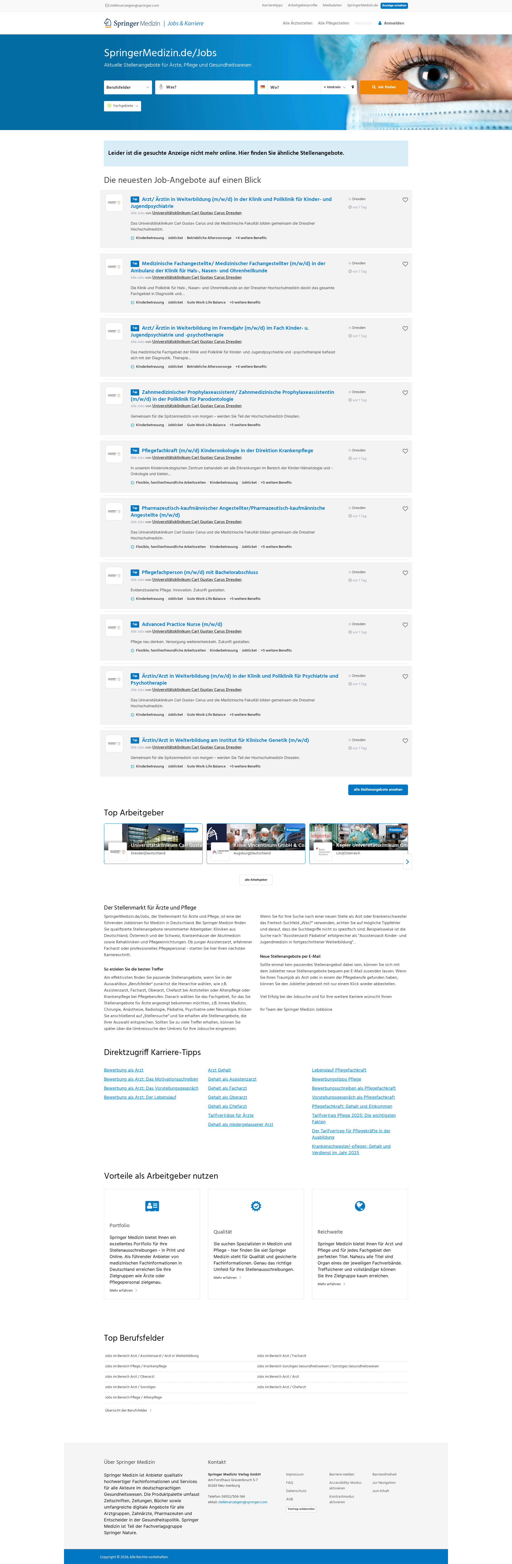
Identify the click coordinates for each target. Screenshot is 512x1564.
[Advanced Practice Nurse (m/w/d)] (114, 627)
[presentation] (407, 862)
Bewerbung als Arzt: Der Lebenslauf (140, 1097)
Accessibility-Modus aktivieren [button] (345, 1486)
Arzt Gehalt (219, 1070)
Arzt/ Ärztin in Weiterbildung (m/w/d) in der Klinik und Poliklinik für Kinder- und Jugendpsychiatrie (231, 203)
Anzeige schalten (394, 5)
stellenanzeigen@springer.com (134, 6)
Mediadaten (332, 5)
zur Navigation (384, 1483)
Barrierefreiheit (385, 1475)
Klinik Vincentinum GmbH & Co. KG (274, 846)
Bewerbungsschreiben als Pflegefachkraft (354, 1088)
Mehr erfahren (121, 1291)
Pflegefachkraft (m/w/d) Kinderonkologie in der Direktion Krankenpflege (227, 451)
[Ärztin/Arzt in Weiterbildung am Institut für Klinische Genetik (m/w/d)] (114, 743)
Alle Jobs (138, 213)
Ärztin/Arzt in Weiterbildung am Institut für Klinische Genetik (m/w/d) (225, 740)
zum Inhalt (381, 1491)
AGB (289, 1499)
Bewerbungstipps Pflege (336, 1079)
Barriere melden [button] (341, 1475)
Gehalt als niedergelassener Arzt (240, 1124)
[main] (256, 738)
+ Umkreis (332, 87)
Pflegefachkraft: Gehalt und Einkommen (352, 1106)
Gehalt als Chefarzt (227, 1106)
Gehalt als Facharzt (227, 1088)
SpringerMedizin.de (362, 5)
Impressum (294, 1475)
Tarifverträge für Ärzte (231, 1115)
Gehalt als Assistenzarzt (232, 1079)
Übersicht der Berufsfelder (126, 1411)
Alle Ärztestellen (298, 23)
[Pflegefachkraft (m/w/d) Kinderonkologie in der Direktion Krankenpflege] (114, 454)
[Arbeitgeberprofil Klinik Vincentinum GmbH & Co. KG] (221, 851)
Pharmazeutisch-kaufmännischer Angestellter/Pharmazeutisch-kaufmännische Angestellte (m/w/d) (228, 512)
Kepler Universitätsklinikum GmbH (375, 846)
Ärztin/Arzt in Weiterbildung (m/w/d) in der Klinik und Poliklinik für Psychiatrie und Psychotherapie (234, 680)
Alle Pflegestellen (333, 23)
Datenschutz (296, 1491)
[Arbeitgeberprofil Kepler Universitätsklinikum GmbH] (323, 851)
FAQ (289, 1483)
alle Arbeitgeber (256, 880)
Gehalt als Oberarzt (227, 1097)
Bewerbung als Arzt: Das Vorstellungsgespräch (151, 1088)
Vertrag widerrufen (301, 1509)
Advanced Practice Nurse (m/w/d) (182, 624)
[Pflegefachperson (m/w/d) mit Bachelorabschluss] (114, 575)
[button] (353, 87)
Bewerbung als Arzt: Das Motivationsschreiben (151, 1079)
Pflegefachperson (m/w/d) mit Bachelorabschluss (200, 572)
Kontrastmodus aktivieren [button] (341, 1499)
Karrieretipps (272, 5)
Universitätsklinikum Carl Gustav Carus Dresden (197, 213)
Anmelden (394, 23)
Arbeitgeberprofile (302, 5)
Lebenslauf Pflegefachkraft (339, 1070)
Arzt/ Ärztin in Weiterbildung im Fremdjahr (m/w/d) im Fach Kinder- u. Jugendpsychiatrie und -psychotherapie (220, 332)
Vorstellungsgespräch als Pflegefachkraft (353, 1097)
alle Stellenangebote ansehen (378, 790)
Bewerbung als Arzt (123, 1070)
